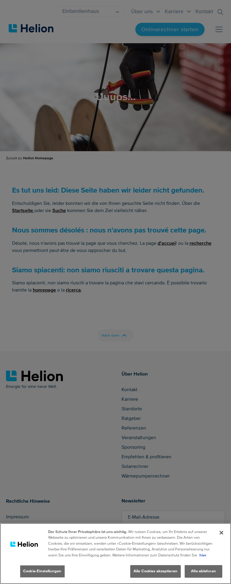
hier (202, 555)
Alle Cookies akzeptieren (155, 571)
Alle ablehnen (203, 571)
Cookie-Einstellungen (42, 571)
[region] (115, 553)
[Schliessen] (221, 532)
